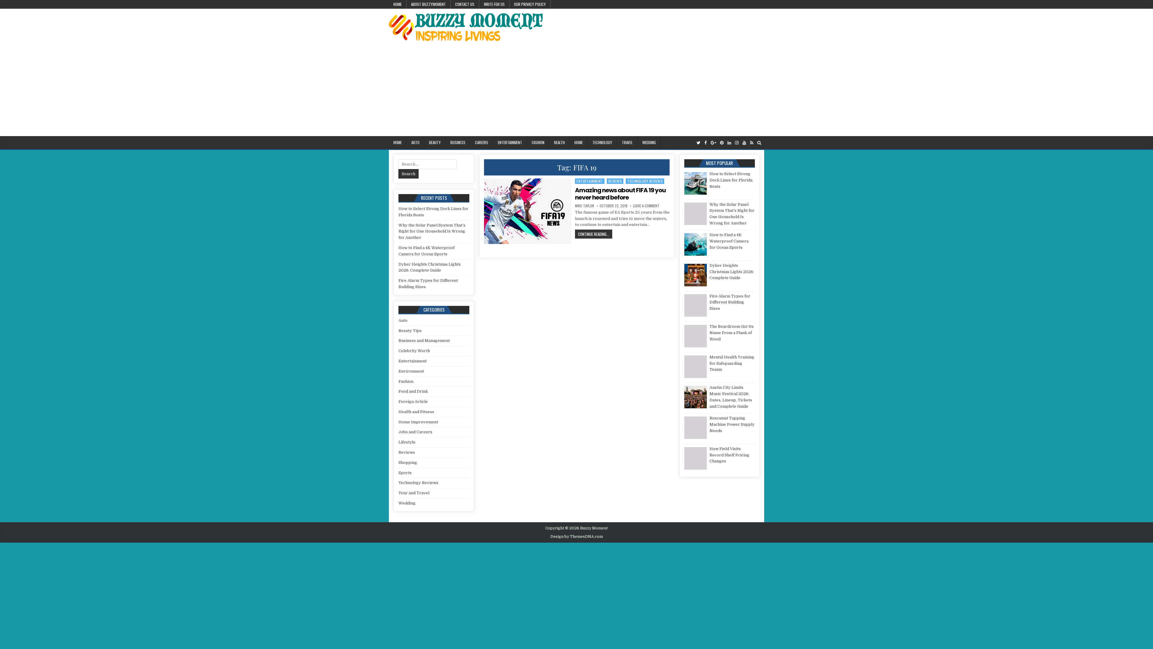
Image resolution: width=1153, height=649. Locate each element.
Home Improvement (418, 422)
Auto (415, 142)
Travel (627, 142)
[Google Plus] (713, 143)
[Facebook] (705, 143)
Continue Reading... (595, 234)
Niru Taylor (584, 206)
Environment (411, 371)
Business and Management (424, 340)
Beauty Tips (410, 330)
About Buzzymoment (428, 4)
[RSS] (751, 143)
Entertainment (510, 142)
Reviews (615, 181)
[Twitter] (699, 143)
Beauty (435, 142)
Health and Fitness (416, 412)
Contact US (464, 4)
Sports (405, 473)
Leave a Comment (646, 206)
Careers (481, 142)
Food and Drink (413, 391)
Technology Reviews (645, 181)
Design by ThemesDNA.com (576, 537)
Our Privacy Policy (530, 4)
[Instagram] (737, 143)
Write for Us (494, 4)
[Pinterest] (722, 143)
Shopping (407, 462)
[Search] (759, 143)
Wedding (649, 142)
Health (559, 142)
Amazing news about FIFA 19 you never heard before (620, 194)
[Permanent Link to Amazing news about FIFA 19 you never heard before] (527, 211)
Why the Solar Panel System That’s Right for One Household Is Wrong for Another (431, 231)
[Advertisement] (576, 91)
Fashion (538, 142)
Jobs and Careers (415, 432)
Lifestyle (407, 442)
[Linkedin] (729, 143)
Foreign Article (413, 401)
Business (457, 142)
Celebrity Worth (414, 351)
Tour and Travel (413, 493)
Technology (602, 142)
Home (397, 4)
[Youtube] (744, 143)
